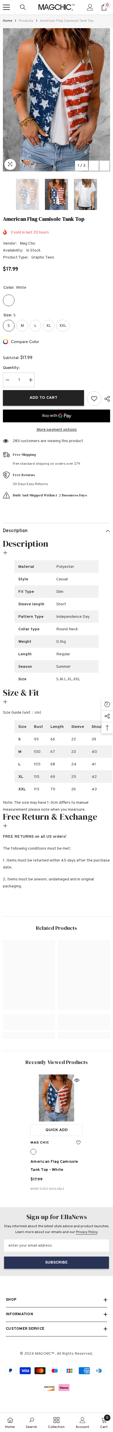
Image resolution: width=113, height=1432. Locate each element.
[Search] (22, 7)
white (33, 1152)
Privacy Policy (86, 1232)
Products (26, 21)
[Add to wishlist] (94, 398)
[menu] (6, 7)
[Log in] (90, 7)
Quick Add (56, 1130)
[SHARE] (105, 399)
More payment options (57, 429)
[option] (56, 99)
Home (7, 21)
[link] (29, 1026)
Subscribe (56, 1262)
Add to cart (43, 397)
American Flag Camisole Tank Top (54, 1165)
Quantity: (11, 367)
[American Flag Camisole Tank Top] (56, 1097)
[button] (94, 166)
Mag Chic (28, 243)
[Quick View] (76, 1080)
